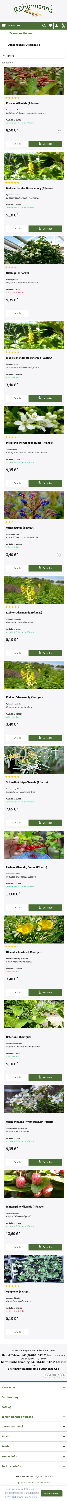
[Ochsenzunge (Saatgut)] (34, 505)
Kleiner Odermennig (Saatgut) (24, 697)
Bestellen (47, 143)
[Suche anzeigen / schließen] (44, 26)
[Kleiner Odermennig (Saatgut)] (34, 675)
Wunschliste (50, 26)
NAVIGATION (13, 25)
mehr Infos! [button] (31, 1497)
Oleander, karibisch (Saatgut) (24, 952)
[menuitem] (11, 26)
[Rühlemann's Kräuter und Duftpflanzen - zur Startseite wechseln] (33, 11)
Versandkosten (46, 1476)
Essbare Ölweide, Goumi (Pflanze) (26, 867)
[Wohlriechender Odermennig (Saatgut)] (34, 335)
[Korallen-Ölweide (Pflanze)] (34, 81)
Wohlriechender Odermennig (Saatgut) (29, 358)
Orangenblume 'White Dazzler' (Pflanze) (30, 1121)
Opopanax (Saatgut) (18, 1291)
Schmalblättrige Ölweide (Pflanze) (27, 782)
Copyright (20, 1482)
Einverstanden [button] (51, 1493)
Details (17, 143)
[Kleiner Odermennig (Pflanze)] (34, 590)
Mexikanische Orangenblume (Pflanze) (29, 442)
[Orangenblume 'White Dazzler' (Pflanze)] (34, 1099)
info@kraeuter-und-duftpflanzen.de (36, 1369)
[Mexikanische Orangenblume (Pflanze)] (34, 420)
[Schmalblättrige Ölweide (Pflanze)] (34, 760)
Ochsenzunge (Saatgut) (20, 527)
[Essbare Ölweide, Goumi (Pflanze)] (34, 845)
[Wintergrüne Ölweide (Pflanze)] (34, 1184)
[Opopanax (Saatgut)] (34, 1269)
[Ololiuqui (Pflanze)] (34, 250)
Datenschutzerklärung (38, 1482)
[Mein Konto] (57, 26)
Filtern (10, 55)
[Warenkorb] (63, 26)
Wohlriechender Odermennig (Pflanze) (29, 188)
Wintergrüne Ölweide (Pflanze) (25, 1206)
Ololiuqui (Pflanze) (17, 273)
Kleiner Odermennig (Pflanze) (24, 612)
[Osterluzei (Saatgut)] (34, 1014)
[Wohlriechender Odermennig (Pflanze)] (34, 166)
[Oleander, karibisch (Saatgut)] (34, 929)
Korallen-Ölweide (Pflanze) (22, 103)
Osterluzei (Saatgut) (18, 1037)
